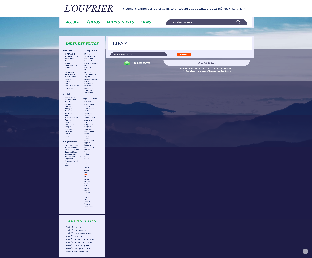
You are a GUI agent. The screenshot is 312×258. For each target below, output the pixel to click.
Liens (145, 22)
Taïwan (87, 197)
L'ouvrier (89, 9)
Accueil (73, 22)
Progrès (68, 127)
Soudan (87, 193)
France (87, 152)
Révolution (88, 88)
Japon (86, 170)
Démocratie (88, 61)
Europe (87, 149)
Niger (86, 183)
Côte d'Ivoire (89, 140)
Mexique (87, 181)
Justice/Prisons (90, 74)
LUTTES (87, 54)
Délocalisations (71, 65)
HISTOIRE (88, 102)
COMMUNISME (70, 97)
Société (66, 94)
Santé (67, 163)
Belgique (87, 127)
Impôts (87, 77)
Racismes (68, 129)
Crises (67, 63)
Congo (86, 136)
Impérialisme (70, 74)
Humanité (69, 106)
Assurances (69, 58)
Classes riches (70, 99)
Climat (67, 102)
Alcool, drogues (71, 147)
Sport (67, 166)
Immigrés (68, 109)
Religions (87, 86)
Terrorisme (88, 93)
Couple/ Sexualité (72, 150)
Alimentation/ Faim (72, 56)
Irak (85, 163)
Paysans (68, 122)
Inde (86, 161)
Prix (66, 83)
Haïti (86, 156)
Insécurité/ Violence (73, 156)
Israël (86, 168)
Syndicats (88, 90)
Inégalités (69, 113)
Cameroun (88, 129)
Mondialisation (70, 77)
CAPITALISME (70, 54)
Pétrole (68, 81)
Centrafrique (89, 131)
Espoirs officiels (71, 152)
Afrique (87, 106)
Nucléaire (68, 79)
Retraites (68, 131)
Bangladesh (88, 125)
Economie (67, 51)
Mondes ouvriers (71, 118)
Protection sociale (72, 86)
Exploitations (70, 72)
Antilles (87, 115)
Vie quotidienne (70, 142)
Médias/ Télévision (91, 79)
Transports (69, 88)
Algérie (87, 111)
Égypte (87, 143)
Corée (86, 138)
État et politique (90, 51)
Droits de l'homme (91, 63)
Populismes (88, 83)
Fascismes (88, 72)
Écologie (87, 68)
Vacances (68, 168)
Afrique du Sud (90, 109)
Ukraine (87, 204)
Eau (66, 70)
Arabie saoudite (90, 118)
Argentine (88, 120)
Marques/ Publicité (72, 161)
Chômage (68, 61)
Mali (85, 177)
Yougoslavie (88, 206)
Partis (86, 81)
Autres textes (120, 22)
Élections (88, 70)
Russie (86, 188)
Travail (67, 134)
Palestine (88, 186)
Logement (69, 159)
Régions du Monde (90, 98)
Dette (67, 68)
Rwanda (87, 190)
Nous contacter (141, 63)
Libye (86, 174)
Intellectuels (70, 111)
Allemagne (88, 113)
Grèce (86, 154)
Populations (69, 125)
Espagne (87, 145)
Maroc (86, 179)
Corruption (88, 58)
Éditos (93, 22)
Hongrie (87, 159)
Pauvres (68, 120)
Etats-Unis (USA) (90, 147)
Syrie (86, 195)
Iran (86, 165)
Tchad (86, 199)
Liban (86, 172)
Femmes (68, 104)
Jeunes (67, 115)
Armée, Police (89, 56)
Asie (86, 122)
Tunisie (87, 202)
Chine (86, 134)
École (86, 65)
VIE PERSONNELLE (72, 145)
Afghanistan (89, 104)
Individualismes (71, 154)
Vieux (67, 136)
